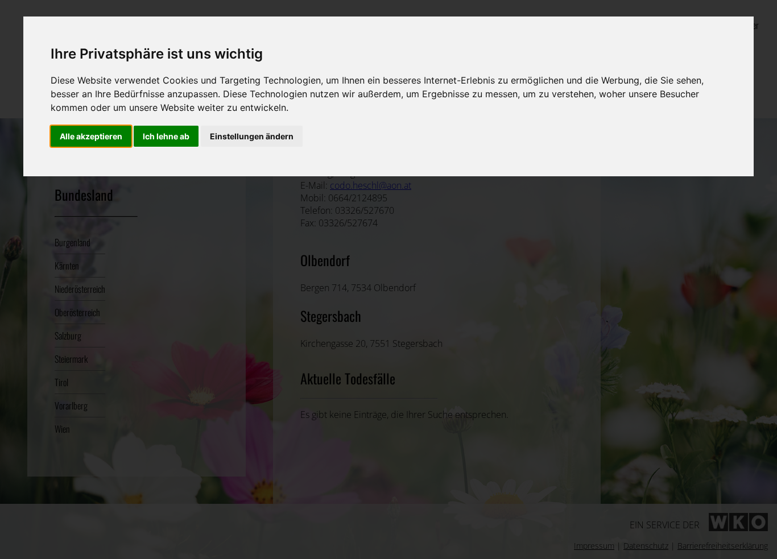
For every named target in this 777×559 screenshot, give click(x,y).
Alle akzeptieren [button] (91, 136)
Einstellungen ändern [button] (252, 136)
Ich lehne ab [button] (166, 136)
